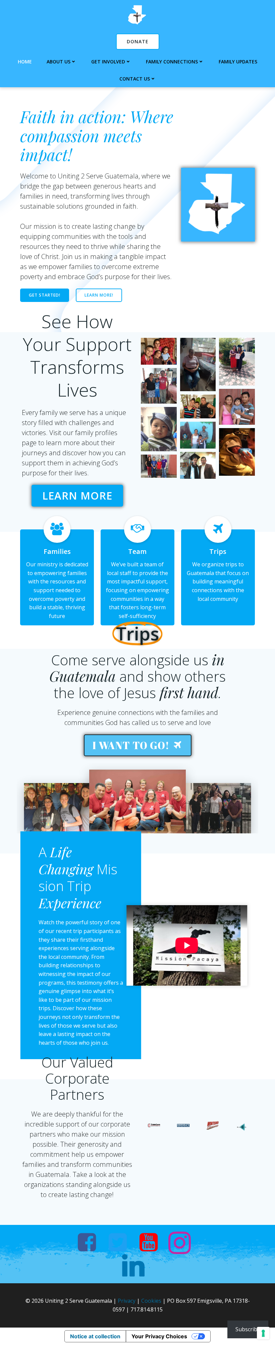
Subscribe (247, 1329)
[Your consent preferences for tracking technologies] (263, 1333)
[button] (158, 351)
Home (25, 61)
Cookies (151, 1300)
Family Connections (172, 61)
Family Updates (238, 61)
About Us (58, 61)
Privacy (126, 1300)
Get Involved (108, 61)
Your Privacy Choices (159, 1336)
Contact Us (134, 78)
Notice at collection (95, 1336)
